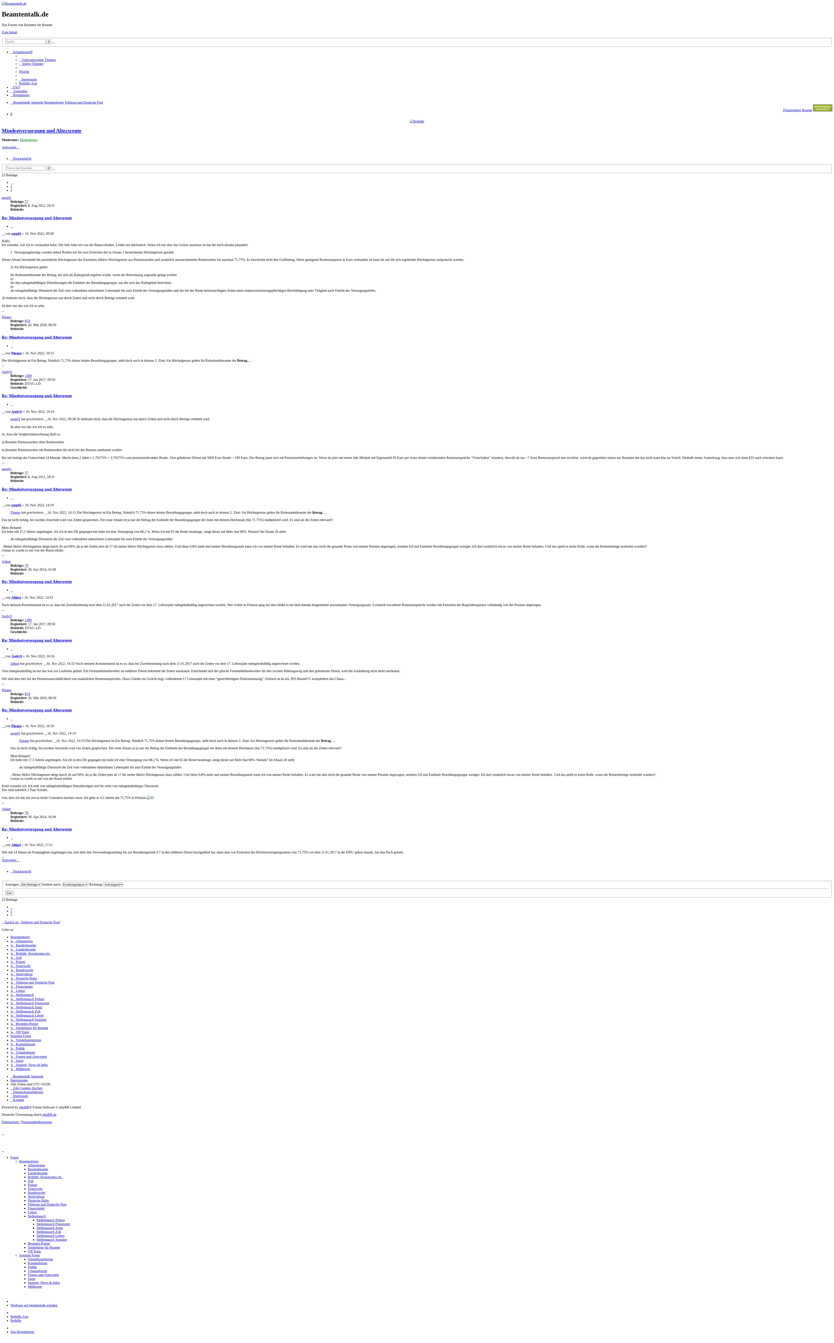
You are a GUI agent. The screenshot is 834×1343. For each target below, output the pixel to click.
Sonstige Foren (29, 1255)
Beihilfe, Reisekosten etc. (45, 1177)
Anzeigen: (12, 884)
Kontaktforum (37, 1263)
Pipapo (6, 317)
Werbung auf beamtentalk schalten (34, 1305)
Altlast (6, 561)
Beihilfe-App (19, 1316)
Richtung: (96, 884)
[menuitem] (37, 60)
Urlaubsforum (37, 1271)
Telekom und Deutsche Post (47, 1204)
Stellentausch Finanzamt (53, 1224)
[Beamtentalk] (14, 3)
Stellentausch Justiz (49, 1228)
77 (26, 201)
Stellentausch (37, 1216)
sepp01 (7, 198)
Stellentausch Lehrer (50, 1236)
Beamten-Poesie (39, 1243)
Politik (32, 1267)
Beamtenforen (28, 1161)
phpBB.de (49, 1114)
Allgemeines (36, 1165)
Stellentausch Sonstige (51, 1239)
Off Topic (34, 1251)
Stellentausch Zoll (48, 1232)
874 (27, 321)
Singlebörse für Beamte (44, 1247)
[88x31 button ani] (822, 110)
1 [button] (11, 186)
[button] (11, 182)
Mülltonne (35, 1286)
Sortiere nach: (52, 884)
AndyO (7, 372)
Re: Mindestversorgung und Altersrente (37, 218)
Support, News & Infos (44, 1283)
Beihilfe (15, 1320)
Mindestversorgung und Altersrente (41, 130)
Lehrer (32, 1212)
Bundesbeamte (38, 1169)
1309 (28, 376)
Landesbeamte (38, 1173)
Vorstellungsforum (40, 1259)
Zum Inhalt (9, 32)
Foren (14, 1157)
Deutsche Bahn (38, 1200)
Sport (31, 1279)
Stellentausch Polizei (50, 1220)
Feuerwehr (35, 1189)
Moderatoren (28, 140)
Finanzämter (36, 1208)
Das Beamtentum (22, 1332)
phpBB (24, 1107)
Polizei (32, 1185)
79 (26, 565)
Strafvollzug (36, 1196)
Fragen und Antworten (43, 1275)
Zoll (30, 1181)
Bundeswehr (36, 1193)
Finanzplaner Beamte (797, 110)
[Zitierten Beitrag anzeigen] (46, 419)
